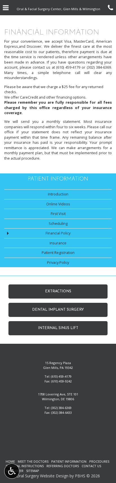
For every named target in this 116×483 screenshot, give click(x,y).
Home (10, 461)
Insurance (58, 242)
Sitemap (32, 471)
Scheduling (58, 223)
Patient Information (58, 179)
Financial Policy (58, 233)
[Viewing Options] (11, 471)
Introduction (58, 194)
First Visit (58, 213)
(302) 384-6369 (61, 408)
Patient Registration (58, 252)
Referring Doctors (62, 466)
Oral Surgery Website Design (42, 475)
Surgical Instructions (25, 466)
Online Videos (58, 203)
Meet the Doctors (33, 461)
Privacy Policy (58, 262)
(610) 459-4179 (61, 376)
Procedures (99, 461)
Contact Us (91, 466)
